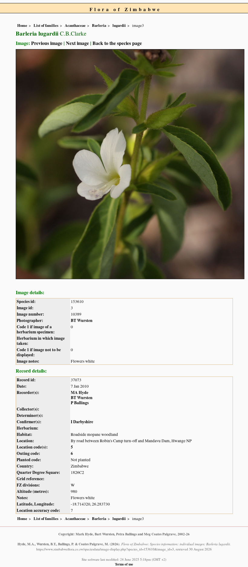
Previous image (46, 42)
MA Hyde (79, 392)
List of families (46, 25)
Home (22, 25)
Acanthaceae (75, 25)
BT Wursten (82, 320)
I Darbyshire (82, 422)
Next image (77, 42)
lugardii (119, 25)
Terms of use (124, 564)
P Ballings (80, 403)
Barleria (99, 25)
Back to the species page (117, 42)
